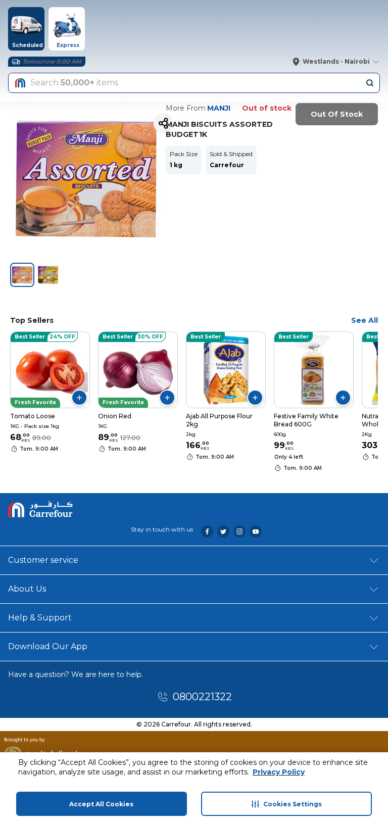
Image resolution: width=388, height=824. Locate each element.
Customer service (43, 560)
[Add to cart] (79, 398)
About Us (27, 589)
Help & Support (40, 617)
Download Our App (47, 646)
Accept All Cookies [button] (101, 804)
